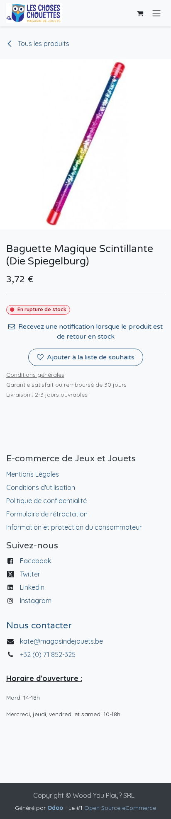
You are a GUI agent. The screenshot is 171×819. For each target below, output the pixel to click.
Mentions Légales (32, 474)
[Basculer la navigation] (156, 13)
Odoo (56, 808)
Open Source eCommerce (120, 808)
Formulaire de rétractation (47, 514)
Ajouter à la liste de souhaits (90, 357)
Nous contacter (38, 625)
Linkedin (32, 587)
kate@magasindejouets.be (61, 641)
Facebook (35, 561)
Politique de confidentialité (46, 501)
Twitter (30, 574)
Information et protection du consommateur (74, 527)
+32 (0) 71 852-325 (48, 654)
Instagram (35, 600)
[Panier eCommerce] (140, 13)
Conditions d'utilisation (40, 487)
